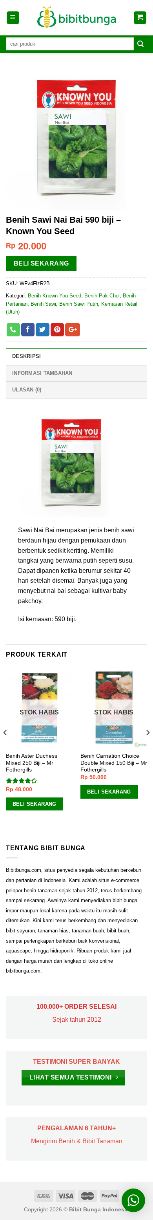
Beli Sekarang (41, 263)
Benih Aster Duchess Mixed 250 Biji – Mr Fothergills (31, 763)
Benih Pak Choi (102, 296)
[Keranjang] (140, 17)
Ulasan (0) (27, 390)
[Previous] (5, 749)
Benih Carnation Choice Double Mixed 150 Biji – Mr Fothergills (113, 763)
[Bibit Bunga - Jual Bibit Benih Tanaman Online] (76, 17)
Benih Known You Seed (54, 296)
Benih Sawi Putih (78, 304)
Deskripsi (26, 356)
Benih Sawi (43, 304)
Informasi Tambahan (42, 373)
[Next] (147, 749)
